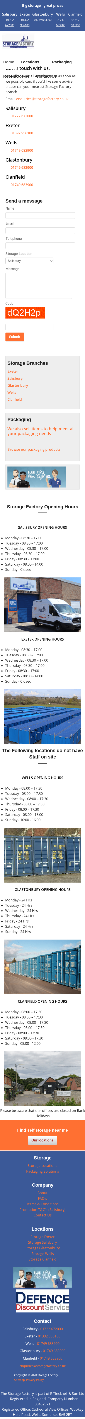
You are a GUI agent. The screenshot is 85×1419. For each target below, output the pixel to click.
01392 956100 (22, 133)
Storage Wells (42, 1253)
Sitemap (19, 1380)
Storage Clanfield (42, 1259)
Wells (11, 392)
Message (12, 269)
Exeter (12, 371)
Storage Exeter (43, 1236)
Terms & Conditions (42, 1204)
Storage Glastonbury (43, 1248)
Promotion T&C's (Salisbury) (42, 1209)
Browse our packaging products (33, 449)
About (42, 1192)
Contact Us (43, 1215)
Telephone (13, 239)
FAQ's (42, 1198)
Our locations (42, 1140)
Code (9, 303)
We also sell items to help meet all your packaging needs (41, 431)
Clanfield (14, 399)
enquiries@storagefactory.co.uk (42, 98)
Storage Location (18, 254)
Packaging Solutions (42, 1171)
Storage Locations (42, 1165)
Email (9, 223)
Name (9, 208)
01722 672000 (22, 116)
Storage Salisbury (42, 1242)
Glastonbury (17, 385)
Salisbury (15, 378)
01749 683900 (42, 20)
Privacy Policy (35, 1380)
